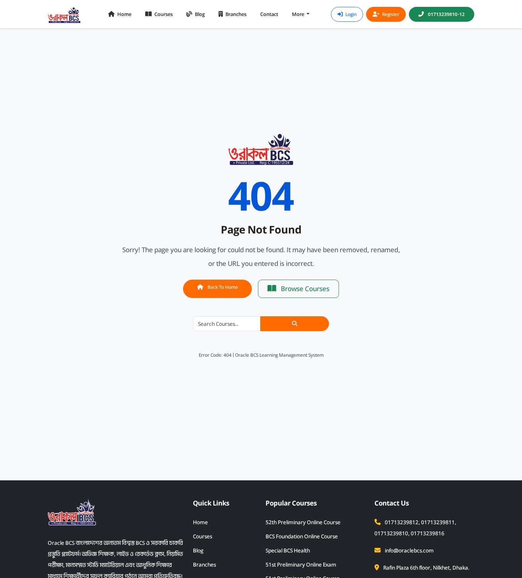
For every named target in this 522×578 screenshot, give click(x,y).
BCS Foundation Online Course (302, 536)
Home (123, 14)
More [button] (298, 14)
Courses (163, 14)
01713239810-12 (446, 14)
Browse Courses (304, 289)
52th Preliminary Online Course (303, 522)
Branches (235, 14)
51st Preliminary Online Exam (301, 564)
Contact (269, 14)
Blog (199, 14)
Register (390, 14)
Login (350, 14)
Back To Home (222, 287)
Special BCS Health (288, 550)
